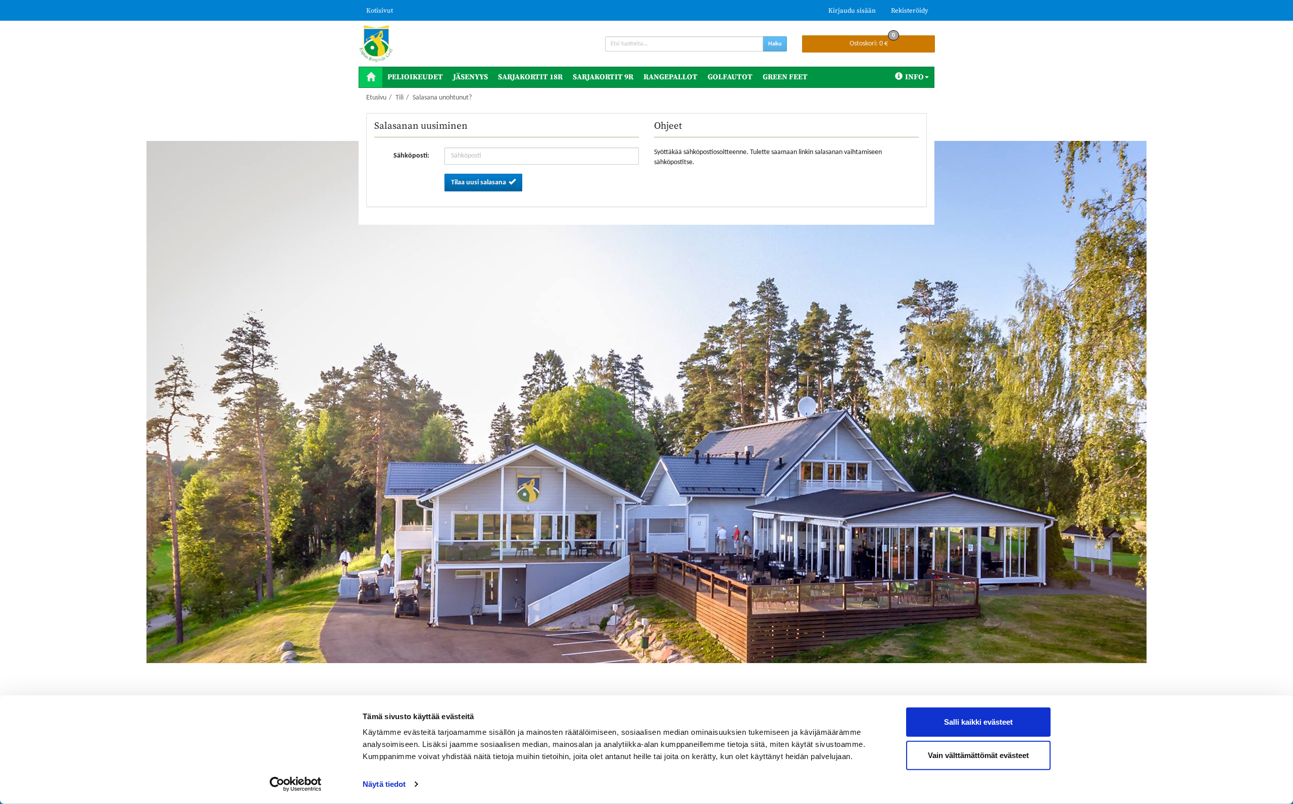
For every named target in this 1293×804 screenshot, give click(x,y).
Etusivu (376, 98)
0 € (872, 41)
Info (914, 77)
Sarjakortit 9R (603, 77)
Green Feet (785, 77)
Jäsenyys (470, 77)
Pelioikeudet (415, 77)
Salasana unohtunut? (442, 98)
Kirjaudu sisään (852, 11)
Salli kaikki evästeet (978, 722)
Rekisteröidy (909, 11)
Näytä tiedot (384, 784)
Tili (399, 98)
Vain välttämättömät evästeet (978, 754)
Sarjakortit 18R (530, 77)
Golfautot (730, 77)
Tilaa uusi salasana (478, 182)
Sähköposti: (411, 156)
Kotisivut (379, 11)
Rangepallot (670, 77)
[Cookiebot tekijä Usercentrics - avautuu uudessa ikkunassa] (296, 784)
